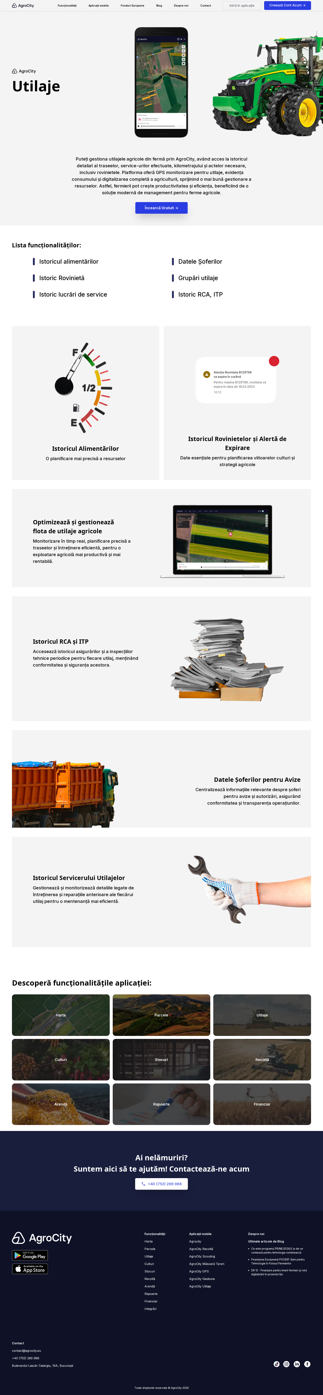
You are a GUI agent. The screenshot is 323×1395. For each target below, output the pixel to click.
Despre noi (181, 5)
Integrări (150, 1309)
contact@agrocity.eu (26, 1351)
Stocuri (161, 1059)
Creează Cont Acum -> (287, 5)
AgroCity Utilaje (200, 1286)
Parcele (161, 1015)
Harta (61, 1015)
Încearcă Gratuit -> (161, 208)
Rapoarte (161, 1104)
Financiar (262, 1104)
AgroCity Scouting (202, 1256)
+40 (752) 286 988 (165, 1184)
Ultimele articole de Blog (266, 1241)
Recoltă (262, 1059)
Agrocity (195, 1241)
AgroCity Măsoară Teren (206, 1264)
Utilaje (262, 1015)
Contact (205, 5)
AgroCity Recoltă (201, 1249)
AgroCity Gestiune (202, 1279)
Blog (159, 5)
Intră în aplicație (242, 5)
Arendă (60, 1104)
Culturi (61, 1059)
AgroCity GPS (199, 1271)
